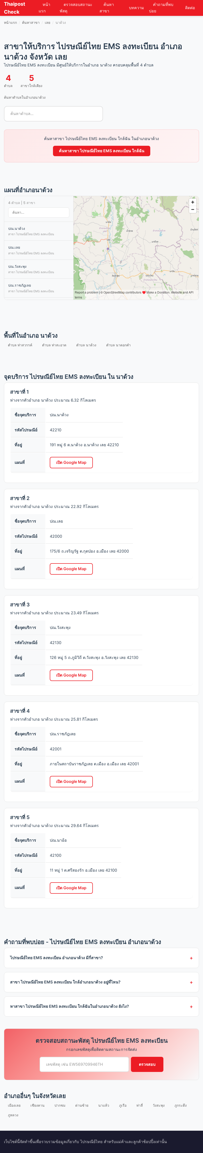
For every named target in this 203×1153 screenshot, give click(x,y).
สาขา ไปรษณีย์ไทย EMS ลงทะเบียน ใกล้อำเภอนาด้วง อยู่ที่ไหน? (65, 981)
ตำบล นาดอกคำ (118, 345)
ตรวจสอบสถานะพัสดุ (76, 7)
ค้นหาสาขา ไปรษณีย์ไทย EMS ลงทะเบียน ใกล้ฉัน (101, 150)
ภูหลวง (13, 1115)
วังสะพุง (159, 1105)
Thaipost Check (14, 8)
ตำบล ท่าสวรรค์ (20, 345)
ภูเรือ (123, 1105)
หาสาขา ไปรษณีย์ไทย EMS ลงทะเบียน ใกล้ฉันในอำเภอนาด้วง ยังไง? (69, 1006)
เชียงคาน (37, 1105)
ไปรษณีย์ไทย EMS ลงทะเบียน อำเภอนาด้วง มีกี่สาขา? (56, 957)
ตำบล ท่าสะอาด (54, 345)
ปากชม (59, 1105)
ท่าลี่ (139, 1105)
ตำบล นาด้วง (86, 345)
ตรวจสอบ (147, 1064)
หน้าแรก (44, 7)
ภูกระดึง (181, 1105)
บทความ (136, 7)
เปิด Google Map (71, 462)
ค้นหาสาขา (107, 7)
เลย (47, 22)
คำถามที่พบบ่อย (161, 7)
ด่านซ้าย (81, 1105)
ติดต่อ (190, 7)
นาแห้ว (103, 1105)
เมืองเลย (14, 1105)
